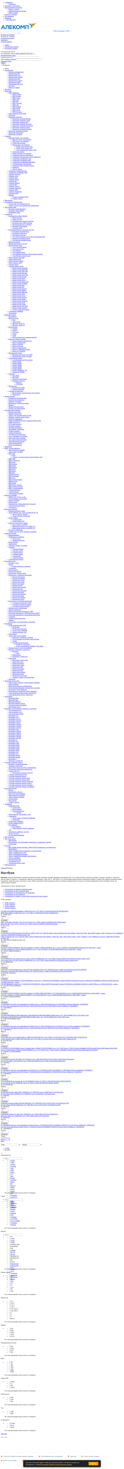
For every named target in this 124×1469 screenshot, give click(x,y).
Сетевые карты (14, 264)
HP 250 (12, 1252)
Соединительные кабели (17, 505)
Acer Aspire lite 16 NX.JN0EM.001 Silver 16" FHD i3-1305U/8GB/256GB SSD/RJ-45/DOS (30, 1083)
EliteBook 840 (14, 1244)
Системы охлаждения (16, 391)
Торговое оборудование (12, 410)
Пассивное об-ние (11, 788)
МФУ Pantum (16, 106)
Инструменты (9, 837)
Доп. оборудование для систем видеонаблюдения (28, 237)
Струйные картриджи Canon (21, 603)
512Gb (12, 1387)
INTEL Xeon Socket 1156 (24, 146)
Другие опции (17, 169)
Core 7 (12, 1307)
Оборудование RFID (15, 443)
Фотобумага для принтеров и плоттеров (22, 622)
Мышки (11, 405)
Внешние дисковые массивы (18, 764)
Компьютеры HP (14, 74)
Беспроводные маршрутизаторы (23, 221)
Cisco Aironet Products (19, 247)
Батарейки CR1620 (15, 726)
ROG (12, 1215)
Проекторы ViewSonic (19, 675)
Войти (3, 55)
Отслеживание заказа (8, 53)
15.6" (12, 1281)
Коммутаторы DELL (19, 280)
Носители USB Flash (15, 530)
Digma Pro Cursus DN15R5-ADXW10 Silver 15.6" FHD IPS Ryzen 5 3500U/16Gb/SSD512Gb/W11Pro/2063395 (36, 971)
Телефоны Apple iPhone (16, 211)
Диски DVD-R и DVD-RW (21, 516)
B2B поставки (13, 13)
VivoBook (13, 1223)
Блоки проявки (14, 684)
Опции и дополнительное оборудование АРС (27, 457)
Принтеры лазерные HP (20, 122)
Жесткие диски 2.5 (18, 323)
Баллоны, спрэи (14, 563)
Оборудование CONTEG (17, 795)
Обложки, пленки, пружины (18, 545)
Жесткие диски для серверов (21, 139)
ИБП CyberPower (14, 460)
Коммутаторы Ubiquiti (19, 308)
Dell (11, 1176)
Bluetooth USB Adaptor (19, 226)
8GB (11, 1330)
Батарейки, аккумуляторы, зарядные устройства (20, 708)
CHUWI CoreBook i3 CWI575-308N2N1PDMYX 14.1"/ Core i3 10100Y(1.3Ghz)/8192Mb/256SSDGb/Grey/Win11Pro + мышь (41, 949)
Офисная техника (10, 533)
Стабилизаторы (14, 492)
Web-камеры (13, 634)
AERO (12, 1239)
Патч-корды (12, 800)
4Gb (11, 1328)
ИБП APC (12, 453)
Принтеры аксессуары (12, 681)
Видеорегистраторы (19, 235)
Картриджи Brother (18, 578)
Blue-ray (19, 382)
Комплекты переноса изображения (20, 686)
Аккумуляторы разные (16, 714)
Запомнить (6, 65)
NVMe (12, 1423)
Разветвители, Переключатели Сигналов (22, 504)
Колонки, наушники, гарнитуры (19, 649)
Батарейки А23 (14, 752)
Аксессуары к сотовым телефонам (23, 818)
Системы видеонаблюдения (21, 240)
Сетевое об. (8, 214)
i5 (11, 1314)
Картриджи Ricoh (18, 592)
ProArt (12, 1262)
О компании (9, 2)
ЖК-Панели (12, 840)
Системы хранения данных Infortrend (21, 781)
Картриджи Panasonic (19, 590)
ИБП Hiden (12, 466)
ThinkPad (13, 1217)
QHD (12, 1372)
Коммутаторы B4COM (19, 270)
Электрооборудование (16, 493)
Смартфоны (12, 816)
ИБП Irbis (12, 473)
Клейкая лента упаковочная (18, 608)
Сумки (14, 641)
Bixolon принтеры (14, 412)
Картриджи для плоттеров (17, 573)
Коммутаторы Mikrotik (19, 292)
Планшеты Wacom (18, 540)
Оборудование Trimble (16, 261)
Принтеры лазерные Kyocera (21, 124)
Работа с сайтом (14, 9)
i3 (11, 1313)
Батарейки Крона (14, 755)
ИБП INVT (12, 469)
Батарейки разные (14, 757)
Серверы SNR (13, 190)
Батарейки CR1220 (15, 721)
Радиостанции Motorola (16, 835)
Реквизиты (12, 4)
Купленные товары (11, 48)
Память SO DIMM (18, 372)
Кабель (11, 790)
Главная (3, 868)
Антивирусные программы (18, 705)
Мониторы (8, 446)
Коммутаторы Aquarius (20, 268)
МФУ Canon (16, 98)
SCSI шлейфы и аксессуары (18, 499)
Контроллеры (13, 327)
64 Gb (12, 1336)
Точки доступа (17, 219)
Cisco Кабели (16, 250)
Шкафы (11, 195)
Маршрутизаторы (14, 242)
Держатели (16, 819)
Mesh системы (17, 217)
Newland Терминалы (15, 427)
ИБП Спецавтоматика (16, 488)
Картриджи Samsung (19, 594)
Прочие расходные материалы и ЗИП (21, 611)
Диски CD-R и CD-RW (20, 514)
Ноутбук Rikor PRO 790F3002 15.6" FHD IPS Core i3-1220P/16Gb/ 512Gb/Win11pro (28, 1094)
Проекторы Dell (17, 667)
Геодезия (7, 845)
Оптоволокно (13, 799)
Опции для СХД (14, 771)
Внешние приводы (18, 381)
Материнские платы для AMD (22, 355)
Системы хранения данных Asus (19, 778)
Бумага (11, 564)
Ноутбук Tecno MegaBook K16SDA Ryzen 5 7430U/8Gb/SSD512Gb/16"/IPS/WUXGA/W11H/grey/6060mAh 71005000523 (40, 1028)
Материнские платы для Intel (21, 356)
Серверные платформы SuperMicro (23, 162)
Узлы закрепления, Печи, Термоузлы (21, 695)
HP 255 (12, 1254)
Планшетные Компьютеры (13, 202)
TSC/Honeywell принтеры (17, 434)
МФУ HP (15, 101)
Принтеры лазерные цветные (18, 131)
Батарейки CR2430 (15, 736)
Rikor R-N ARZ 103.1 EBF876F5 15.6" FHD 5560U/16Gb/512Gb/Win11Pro (25, 1116)
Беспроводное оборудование (18, 216)
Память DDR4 (17, 367)
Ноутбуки (8, 89)
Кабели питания (14, 500)
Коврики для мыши (15, 401)
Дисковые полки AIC (16, 766)
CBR (12, 1170)
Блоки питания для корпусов (21, 341)
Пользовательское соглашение (51, 1456)
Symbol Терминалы (15, 433)
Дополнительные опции (17, 441)
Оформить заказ (10, 55)
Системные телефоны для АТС (19, 832)
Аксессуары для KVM (19, 630)
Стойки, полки (17, 198)
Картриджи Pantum (15, 571)
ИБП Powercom (14, 474)
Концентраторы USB (19, 632)
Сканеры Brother (17, 549)
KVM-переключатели (19, 629)
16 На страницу (10, 903)
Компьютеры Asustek (15, 77)
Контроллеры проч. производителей (24, 337)
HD (11, 1366)
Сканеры (11, 547)
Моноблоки (8, 200)
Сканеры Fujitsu (17, 554)
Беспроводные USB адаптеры (22, 223)
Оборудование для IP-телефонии (23, 828)
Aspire (12, 1201)
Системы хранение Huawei (17, 776)
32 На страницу (10, 904)
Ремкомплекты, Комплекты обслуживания (23, 691)
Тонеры (11, 620)
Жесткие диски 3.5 (18, 325)
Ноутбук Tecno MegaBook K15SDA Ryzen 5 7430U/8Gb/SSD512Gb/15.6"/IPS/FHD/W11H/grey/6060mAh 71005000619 (39, 1006)
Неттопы (11, 86)
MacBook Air (14, 1256)
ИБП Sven (12, 478)
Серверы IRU (13, 185)
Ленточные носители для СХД (22, 773)
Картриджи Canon (18, 582)
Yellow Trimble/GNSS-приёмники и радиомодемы (25, 851)
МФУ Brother (16, 96)
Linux (12, 1348)
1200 (12, 1411)
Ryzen (12, 1318)
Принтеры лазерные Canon (21, 120)
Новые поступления (10, 1460)
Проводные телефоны (16, 821)
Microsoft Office (14, 698)
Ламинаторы (13, 544)
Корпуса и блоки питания (17, 339)
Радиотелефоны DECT (16, 823)
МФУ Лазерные (14, 93)
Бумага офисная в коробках (21, 566)
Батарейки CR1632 (15, 728)
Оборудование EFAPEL (16, 797)
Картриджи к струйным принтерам (20, 601)
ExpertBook (14, 1246)
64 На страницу (10, 906)
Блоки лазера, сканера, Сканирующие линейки (24, 682)
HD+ (12, 1368)
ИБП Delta (12, 462)
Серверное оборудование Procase (23, 165)
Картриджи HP (17, 585)
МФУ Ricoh (16, 108)
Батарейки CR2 (14, 729)
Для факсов (12, 568)
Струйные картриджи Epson (21, 604)
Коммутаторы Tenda (19, 304)
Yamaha (18, 813)
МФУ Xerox (16, 110)
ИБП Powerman (14, 476)
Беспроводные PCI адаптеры (21, 224)
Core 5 (12, 1305)
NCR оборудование (15, 424)
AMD (12, 1162)
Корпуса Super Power (19, 348)
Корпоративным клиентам (13, 7)
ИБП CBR (12, 459)
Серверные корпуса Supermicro (22, 155)
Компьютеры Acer (15, 75)
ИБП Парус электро (15, 485)
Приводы (15, 167)
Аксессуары (16, 322)
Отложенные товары (11, 47)
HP (11, 1184)
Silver (12, 1425)
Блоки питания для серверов (21, 153)
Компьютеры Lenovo (15, 80)
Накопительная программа (17, 11)
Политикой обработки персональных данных (56, 1464)
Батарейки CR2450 (15, 738)
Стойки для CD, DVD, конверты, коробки (22, 531)
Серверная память (18, 152)
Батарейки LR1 (14, 741)
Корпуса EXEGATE (18, 342)
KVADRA (13, 1195)
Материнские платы (15, 353)
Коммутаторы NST (18, 294)
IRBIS (12, 1191)
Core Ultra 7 (14, 1311)
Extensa (12, 1207)
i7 (11, 1316)
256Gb (12, 1382)
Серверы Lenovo (14, 186)
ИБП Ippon (12, 471)
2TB (11, 1399)
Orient (14, 334)
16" (11, 1283)
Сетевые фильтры (14, 490)
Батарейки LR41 (14, 743)
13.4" (12, 1277)
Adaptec (15, 329)
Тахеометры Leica (14, 861)
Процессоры (13, 386)
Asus (12, 1168)
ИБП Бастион (13, 481)
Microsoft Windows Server (17, 703)
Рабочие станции (14, 87)
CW (11, 1174)
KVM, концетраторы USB (17, 625)
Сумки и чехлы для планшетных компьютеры (24, 205)
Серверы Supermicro (15, 191)
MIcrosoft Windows (15, 702)
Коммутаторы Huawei (19, 289)
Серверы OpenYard (15, 188)
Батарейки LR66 (14, 748)
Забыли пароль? (11, 59)
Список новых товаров (91, 1456)
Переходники (13, 502)
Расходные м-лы (10, 561)
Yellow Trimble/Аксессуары (17, 852)
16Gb (12, 1332)
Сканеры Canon (17, 551)
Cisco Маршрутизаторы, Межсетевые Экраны (27, 254)
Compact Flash (17, 519)
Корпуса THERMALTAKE (21, 349)
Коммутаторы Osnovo (19, 297)
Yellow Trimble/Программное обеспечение (22, 856)
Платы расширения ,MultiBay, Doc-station (29, 646)
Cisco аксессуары (18, 249)
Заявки (7, 45)
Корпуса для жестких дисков (18, 523)
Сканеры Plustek (17, 558)
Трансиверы (13, 313)
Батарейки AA (13, 715)
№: (2, 914)
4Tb (11, 1385)
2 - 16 (8, 1139)
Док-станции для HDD (20, 525)
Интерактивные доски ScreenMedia (20, 648)
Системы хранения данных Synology (21, 785)
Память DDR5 (17, 368)
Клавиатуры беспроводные (18, 398)
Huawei (12, 1186)
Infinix (12, 1187)
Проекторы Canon (18, 665)
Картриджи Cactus (18, 580)
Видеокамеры (17, 809)
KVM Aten (15, 627)
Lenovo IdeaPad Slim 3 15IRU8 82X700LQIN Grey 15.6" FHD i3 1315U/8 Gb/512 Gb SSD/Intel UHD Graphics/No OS (38, 1039)
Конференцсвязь (14, 806)
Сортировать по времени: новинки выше (18, 889)
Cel (11, 1301)
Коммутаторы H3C (18, 285)
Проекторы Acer (17, 662)
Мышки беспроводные (16, 407)
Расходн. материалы (15, 445)
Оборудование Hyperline (17, 257)
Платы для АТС (14, 833)
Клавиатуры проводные (16, 400)
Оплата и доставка (11, 14)
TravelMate (13, 1219)
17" (11, 1285)
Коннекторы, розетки (16, 792)
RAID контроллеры (18, 143)
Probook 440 (14, 1264)
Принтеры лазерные (15, 117)
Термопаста (16, 394)
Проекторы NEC (17, 670)
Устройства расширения (20, 643)
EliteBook (13, 1203)
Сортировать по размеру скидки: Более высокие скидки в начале (26, 896)
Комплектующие (10, 315)
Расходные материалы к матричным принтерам (24, 615)
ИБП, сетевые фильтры (12, 448)
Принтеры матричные (16, 132)
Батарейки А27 (14, 754)
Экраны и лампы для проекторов (23, 677)
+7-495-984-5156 (10, 20)
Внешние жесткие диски (17, 511)
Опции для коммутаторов (20, 309)
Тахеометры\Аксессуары (17, 863)
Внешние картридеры (19, 379)
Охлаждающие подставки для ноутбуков (25, 639)
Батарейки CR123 (14, 722)
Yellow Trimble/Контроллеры (18, 854)
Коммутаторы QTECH (19, 301)
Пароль (3, 59)
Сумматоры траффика (16, 311)
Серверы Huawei (14, 183)
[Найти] (19, 33)
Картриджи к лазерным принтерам (20, 575)
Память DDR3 (17, 365)
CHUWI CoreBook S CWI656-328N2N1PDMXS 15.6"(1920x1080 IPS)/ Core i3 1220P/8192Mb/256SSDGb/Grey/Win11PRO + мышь (43, 995)
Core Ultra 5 (14, 1309)
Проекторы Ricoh (18, 674)
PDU (14, 455)
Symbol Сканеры (14, 431)
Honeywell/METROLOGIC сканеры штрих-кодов (25, 420)
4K (11, 1362)
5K (11, 1364)
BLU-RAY (15, 375)
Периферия (8, 623)
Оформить (4, 40)
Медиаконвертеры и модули (18, 244)
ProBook (13, 1213)
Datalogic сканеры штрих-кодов (19, 417)
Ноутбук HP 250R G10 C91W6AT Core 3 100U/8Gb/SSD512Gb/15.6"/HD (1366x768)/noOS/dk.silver (33, 1061)
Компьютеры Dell (14, 79)
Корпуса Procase (17, 346)
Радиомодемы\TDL (15, 859)
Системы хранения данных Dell (19, 780)
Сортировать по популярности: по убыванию (20, 893)
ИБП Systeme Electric (15, 479)
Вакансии (8, 18)
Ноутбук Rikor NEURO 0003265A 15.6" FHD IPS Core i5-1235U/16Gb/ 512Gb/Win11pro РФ (30, 1105)
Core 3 (12, 1303)
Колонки (15, 651)
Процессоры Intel (18, 389)
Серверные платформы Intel (21, 160)
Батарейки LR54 (14, 747)
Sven (17, 653)
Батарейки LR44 (14, 745)
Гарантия (73, 1456)
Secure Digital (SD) (18, 521)
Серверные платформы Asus (21, 159)
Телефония (8, 804)
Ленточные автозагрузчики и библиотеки (22, 767)
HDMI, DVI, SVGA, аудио (17, 497)
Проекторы (12, 658)
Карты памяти (13, 518)
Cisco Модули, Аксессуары (21, 256)
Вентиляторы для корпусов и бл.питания (26, 393)
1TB (11, 1397)
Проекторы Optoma (18, 672)
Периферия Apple (14, 212)
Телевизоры (12, 844)
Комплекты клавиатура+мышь (19, 403)
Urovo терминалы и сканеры (18, 436)
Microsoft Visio (13, 700)
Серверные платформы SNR (18, 172)
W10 (11, 1350)
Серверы (7, 136)
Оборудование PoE (15, 259)
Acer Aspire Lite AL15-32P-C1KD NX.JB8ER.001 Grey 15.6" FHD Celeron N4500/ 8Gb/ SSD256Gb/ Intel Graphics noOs (39, 960)
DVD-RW (15, 377)
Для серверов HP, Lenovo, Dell (26, 150)
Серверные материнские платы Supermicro (26, 157)
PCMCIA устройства (23, 644)
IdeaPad (12, 1209)
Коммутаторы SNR (18, 302)
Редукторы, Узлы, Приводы (18, 689)
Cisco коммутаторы (18, 252)
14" (11, 1279)
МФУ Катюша (17, 112)
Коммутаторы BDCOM (20, 271)
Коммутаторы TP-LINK (20, 306)
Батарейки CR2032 (15, 734)
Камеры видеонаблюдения (21, 238)
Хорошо (93, 1463)
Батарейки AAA (14, 717)
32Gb (12, 1334)
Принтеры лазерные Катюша (22, 129)
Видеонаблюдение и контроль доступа (21, 230)
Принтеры (8, 91)
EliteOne (13, 1205)
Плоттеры (12, 115)
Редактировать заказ (7, 38)
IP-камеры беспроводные (20, 231)
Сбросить (4, 1434)
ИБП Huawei (13, 467)
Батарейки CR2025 (15, 733)
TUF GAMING (15, 1221)
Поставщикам (9, 16)
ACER (12, 1160)
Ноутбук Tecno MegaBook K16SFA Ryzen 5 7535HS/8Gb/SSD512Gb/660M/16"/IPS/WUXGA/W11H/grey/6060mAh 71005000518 (42, 1127)
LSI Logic (15, 332)
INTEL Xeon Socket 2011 (24, 148)
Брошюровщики (14, 535)
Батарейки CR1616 (15, 724)
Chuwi (12, 1172)
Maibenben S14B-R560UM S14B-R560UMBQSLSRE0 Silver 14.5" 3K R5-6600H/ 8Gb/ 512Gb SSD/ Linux (35, 1017)
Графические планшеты (16, 537)
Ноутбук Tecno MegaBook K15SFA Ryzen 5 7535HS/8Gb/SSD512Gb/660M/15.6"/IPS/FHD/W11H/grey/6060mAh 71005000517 (41, 1072)
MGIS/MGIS (13, 849)
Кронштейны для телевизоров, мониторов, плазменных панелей (30, 842)
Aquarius (13, 1166)
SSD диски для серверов (20, 141)
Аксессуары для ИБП (16, 452)
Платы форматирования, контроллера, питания (24, 688)
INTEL (12, 1189)
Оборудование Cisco (15, 245)
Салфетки (12, 616)
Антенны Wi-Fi (17, 228)
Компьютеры (9, 70)
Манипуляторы (10, 396)
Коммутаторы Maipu (19, 290)
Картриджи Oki (17, 589)
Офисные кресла (10, 865)
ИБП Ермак (12, 483)
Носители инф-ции (11, 509)
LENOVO (13, 1197)
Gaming (12, 1250)
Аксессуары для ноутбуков (17, 636)
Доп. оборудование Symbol (17, 440)
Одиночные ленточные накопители (20, 769)
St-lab (14, 335)
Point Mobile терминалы (16, 429)
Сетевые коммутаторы (16, 266)
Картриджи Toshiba (18, 597)
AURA (12, 1242)
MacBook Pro (14, 1258)
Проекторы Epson (18, 669)
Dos (11, 1346)
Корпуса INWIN (17, 344)
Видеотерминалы (18, 811)
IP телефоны (16, 826)
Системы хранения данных (14, 762)
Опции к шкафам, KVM (20, 197)
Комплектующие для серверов (19, 138)
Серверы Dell (13, 178)
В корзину (4, 920)
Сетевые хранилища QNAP (18, 774)
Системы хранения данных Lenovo (20, 783)
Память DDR (16, 361)
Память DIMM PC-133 (19, 370)
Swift (12, 1271)
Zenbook (13, 1225)
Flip (11, 1248)
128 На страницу (10, 908)
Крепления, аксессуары (20, 660)
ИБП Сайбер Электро (16, 486)
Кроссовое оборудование (17, 793)
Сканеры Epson (17, 552)
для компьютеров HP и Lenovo (22, 360)
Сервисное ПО (13, 193)
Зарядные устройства (16, 760)
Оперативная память (15, 358)
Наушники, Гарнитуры (20, 656)
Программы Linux (14, 707)
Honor (12, 1182)
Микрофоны (16, 655)
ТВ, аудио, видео (10, 839)
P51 (11, 1260)
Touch (12, 1427)
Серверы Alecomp (14, 174)
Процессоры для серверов (21, 145)
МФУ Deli (15, 100)
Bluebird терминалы (15, 414)
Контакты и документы (12, 6)
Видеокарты (13, 316)
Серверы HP (13, 181)
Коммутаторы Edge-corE (20, 282)
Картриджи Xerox (18, 599)
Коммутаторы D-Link (19, 276)
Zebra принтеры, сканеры (17, 438)
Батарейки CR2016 (15, 731)
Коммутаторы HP (18, 287)
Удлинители (13, 507)
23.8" (12, 1291)
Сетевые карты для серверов (21, 164)
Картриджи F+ (13, 570)
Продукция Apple (10, 207)
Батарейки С (13, 759)
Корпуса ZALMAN (18, 351)
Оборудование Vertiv (15, 263)
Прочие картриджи (15, 610)
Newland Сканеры (14, 426)
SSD (13, 320)
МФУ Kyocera (17, 103)
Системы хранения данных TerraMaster (21, 787)
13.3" (12, 1276)
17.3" (12, 1287)
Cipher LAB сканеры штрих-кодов (20, 415)
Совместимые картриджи (17, 618)
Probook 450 (14, 1266)
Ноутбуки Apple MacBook (17, 209)
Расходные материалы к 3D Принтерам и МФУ (24, 613)
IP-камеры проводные (19, 233)
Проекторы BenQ (18, 663)
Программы (8, 696)
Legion (12, 1211)
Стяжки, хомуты (14, 802)
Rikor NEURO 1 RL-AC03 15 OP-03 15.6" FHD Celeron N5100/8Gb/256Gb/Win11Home (29, 924)
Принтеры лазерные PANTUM (22, 126)
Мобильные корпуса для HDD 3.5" (23, 528)
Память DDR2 (17, 363)
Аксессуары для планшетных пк (19, 204)
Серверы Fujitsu (14, 179)
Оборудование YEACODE (17, 113)
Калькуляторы (13, 542)
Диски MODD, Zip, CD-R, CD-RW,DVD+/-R (23, 512)
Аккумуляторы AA (15, 710)
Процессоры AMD (18, 388)
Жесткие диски (14, 318)
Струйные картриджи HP (20, 606)
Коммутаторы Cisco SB (20, 275)
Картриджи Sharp (18, 596)
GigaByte (13, 1180)
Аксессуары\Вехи (14, 858)
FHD (12, 1370)
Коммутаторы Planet (19, 299)
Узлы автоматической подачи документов (22, 693)
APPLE (12, 1164)
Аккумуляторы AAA (15, 712)
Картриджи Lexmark (19, 587)
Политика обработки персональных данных (18, 1456)
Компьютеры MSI (14, 82)
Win (11, 1352)
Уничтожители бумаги (16, 559)
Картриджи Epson (18, 584)
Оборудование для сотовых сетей (20, 814)
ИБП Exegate (13, 464)
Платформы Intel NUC (16, 84)
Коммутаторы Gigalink (19, 283)
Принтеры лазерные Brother (21, 119)
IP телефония (13, 825)
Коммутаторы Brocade (19, 273)
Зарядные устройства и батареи (22, 637)
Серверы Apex (13, 176)
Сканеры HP (16, 556)
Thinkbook (13, 1273)
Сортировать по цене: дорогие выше (17, 891)
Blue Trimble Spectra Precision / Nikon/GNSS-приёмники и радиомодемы (32, 847)
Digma (12, 1178)
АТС (10, 830)
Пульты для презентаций (17, 408)
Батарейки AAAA (14, 719)
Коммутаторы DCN (18, 278)
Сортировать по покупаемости (15, 894)
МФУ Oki (15, 105)
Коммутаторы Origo (18, 296)
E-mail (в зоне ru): (6, 57)
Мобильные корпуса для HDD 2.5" (23, 526)
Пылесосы (12, 679)
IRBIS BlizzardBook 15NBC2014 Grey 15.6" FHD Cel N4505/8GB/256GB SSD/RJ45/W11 (30, 913)
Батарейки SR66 (14, 750)
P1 (11, 1237)
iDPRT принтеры (14, 422)
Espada (14, 330)
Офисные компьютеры (16, 72)
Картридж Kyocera (18, 577)
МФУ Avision (16, 94)
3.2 (11, 1383)
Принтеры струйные (15, 134)
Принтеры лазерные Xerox (21, 127)
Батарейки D (13, 740)
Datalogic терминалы (15, 419)
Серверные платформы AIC (18, 171)
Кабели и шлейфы (11, 495)
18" (11, 1289)
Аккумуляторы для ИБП (17, 450)
